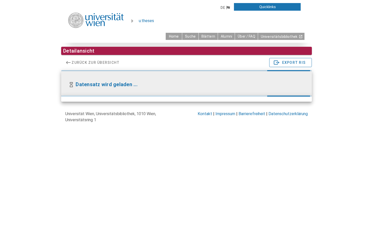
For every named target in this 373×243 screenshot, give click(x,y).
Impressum (225, 113)
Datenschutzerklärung (288, 113)
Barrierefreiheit (252, 113)
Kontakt (205, 113)
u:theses (146, 20)
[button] (225, 7)
